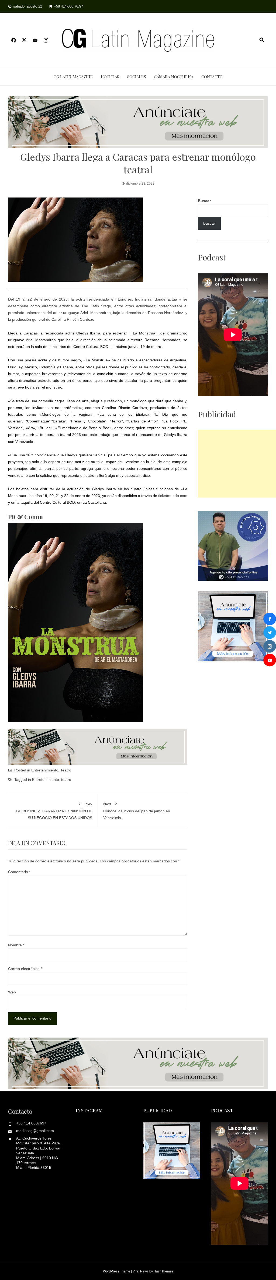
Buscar (204, 201)
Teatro (65, 770)
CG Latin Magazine (73, 76)
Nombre (16, 945)
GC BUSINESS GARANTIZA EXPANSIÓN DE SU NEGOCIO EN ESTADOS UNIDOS (54, 811)
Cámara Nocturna (173, 76)
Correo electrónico (25, 969)
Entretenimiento (44, 770)
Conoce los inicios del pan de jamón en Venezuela (136, 811)
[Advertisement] (237, 464)
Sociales (136, 76)
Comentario (19, 872)
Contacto (212, 76)
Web (12, 992)
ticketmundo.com (172, 495)
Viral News (141, 1271)
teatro (66, 779)
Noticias (110, 76)
